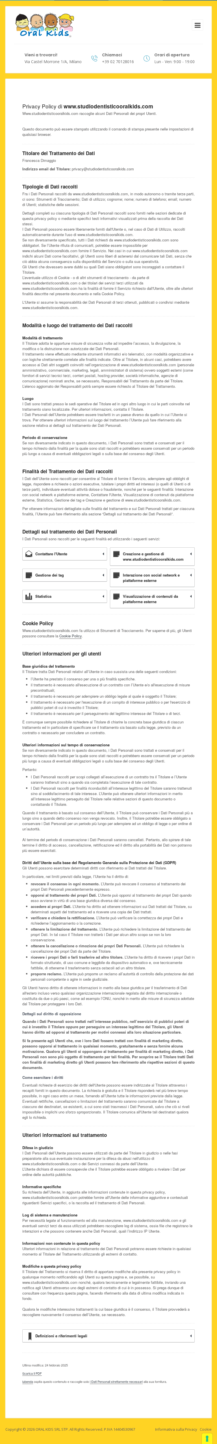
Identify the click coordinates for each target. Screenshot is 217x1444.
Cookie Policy (70, 636)
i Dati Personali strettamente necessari (116, 1381)
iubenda (27, 1381)
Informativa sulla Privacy (176, 1429)
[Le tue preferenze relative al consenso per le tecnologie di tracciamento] (207, 1438)
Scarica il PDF (32, 1373)
